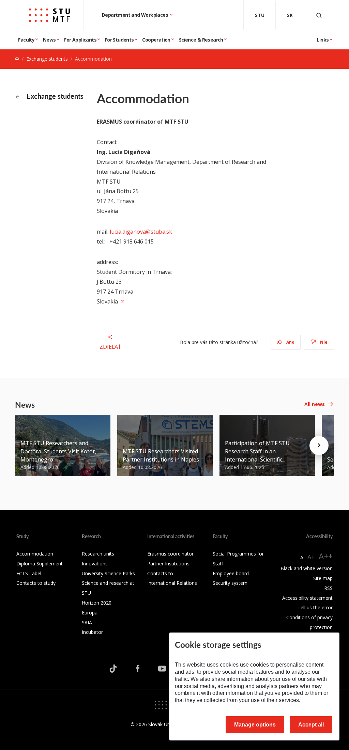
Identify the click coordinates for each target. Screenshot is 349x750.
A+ (311, 557)
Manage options (255, 725)
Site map (323, 578)
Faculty (26, 39)
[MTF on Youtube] (162, 668)
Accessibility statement (307, 598)
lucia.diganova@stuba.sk (141, 231)
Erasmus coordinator (170, 553)
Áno (289, 342)
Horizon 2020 (96, 602)
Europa (89, 612)
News (49, 39)
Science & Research (201, 39)
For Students (119, 39)
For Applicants (80, 39)
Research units (98, 553)
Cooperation (156, 39)
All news (314, 404)
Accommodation (34, 553)
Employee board (231, 573)
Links (323, 39)
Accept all (311, 725)
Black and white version (306, 568)
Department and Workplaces (135, 15)
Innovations (95, 563)
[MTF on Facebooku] (138, 668)
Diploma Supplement (39, 563)
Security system (230, 583)
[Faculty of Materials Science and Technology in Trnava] (49, 15)
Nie (323, 342)
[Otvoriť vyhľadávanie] (319, 15)
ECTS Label (28, 573)
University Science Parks (108, 573)
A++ (326, 556)
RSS (328, 588)
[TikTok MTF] (113, 668)
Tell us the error (315, 607)
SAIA (87, 622)
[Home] (17, 59)
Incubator (92, 632)
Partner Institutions (168, 563)
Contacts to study (36, 583)
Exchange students (47, 59)
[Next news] (319, 445)
